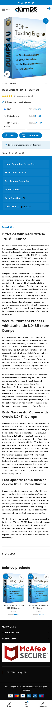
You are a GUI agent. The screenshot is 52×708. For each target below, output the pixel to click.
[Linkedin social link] (29, 3)
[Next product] (48, 83)
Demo (12, 135)
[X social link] (22, 3)
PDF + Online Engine (11, 124)
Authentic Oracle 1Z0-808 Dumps (38, 606)
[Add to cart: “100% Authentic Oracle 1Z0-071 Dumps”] (21, 576)
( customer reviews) (23, 96)
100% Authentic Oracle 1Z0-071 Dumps (14, 606)
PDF (8, 109)
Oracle (13, 83)
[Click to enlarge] (7, 74)
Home (4, 83)
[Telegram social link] (33, 3)
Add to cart (33, 135)
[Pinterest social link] (26, 3)
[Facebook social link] (18, 3)
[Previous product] (43, 83)
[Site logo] (26, 9)
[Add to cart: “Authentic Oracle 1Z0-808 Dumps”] (46, 576)
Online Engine (12, 116)
